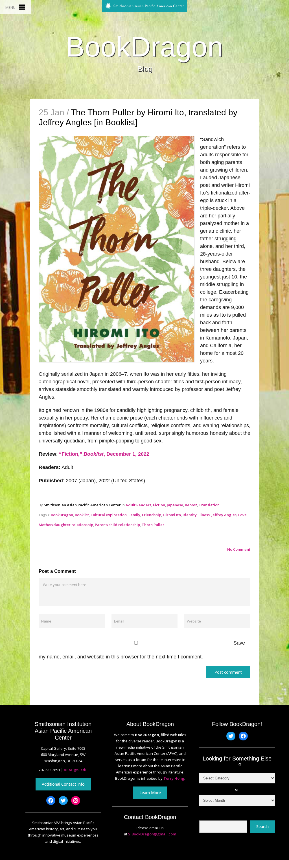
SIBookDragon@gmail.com (152, 834)
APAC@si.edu (75, 769)
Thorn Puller (153, 524)
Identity (190, 514)
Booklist (82, 514)
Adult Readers (138, 504)
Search (262, 826)
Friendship (151, 514)
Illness (204, 514)
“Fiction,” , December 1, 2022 (104, 454)
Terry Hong (173, 778)
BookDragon (144, 47)
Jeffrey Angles (224, 514)
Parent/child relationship (117, 524)
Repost (191, 504)
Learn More (150, 792)
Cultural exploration (109, 514)
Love (242, 514)
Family (134, 514)
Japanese (175, 504)
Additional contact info (63, 784)
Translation (209, 504)
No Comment (238, 549)
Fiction (159, 504)
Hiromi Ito (172, 514)
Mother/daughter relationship (66, 524)
